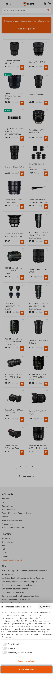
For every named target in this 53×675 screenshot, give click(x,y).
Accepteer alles (26, 669)
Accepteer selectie (27, 661)
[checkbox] (10, 644)
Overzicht (46, 607)
